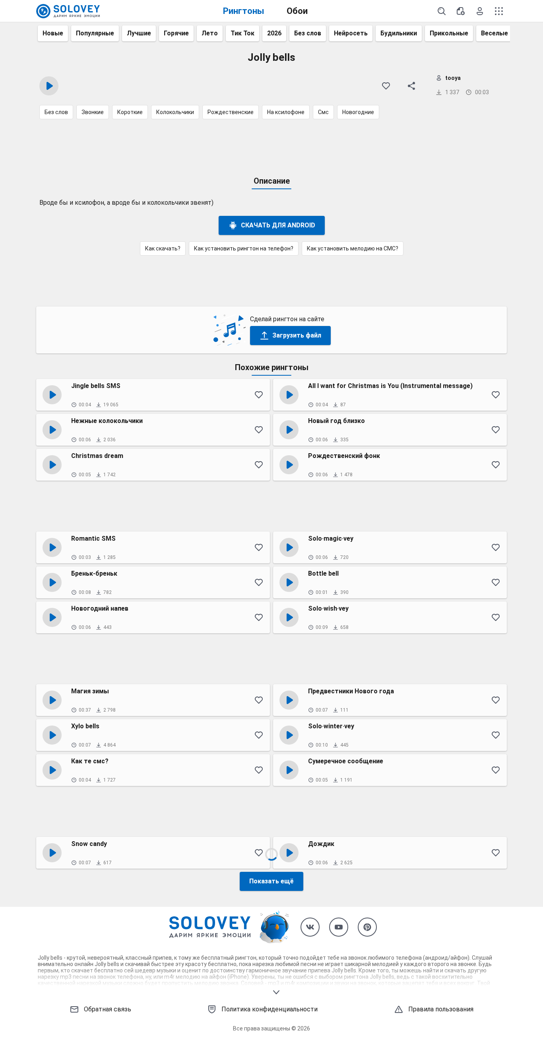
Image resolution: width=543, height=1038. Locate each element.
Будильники (398, 33)
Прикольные (449, 33)
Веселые (494, 33)
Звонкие (92, 112)
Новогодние (358, 112)
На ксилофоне (285, 112)
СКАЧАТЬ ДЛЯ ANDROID (278, 225)
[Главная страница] (68, 11)
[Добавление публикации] (460, 11)
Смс (323, 112)
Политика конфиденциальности (269, 1009)
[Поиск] (441, 11)
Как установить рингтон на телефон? (243, 248)
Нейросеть (351, 33)
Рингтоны (243, 11)
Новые (53, 33)
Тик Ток (242, 33)
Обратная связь (107, 1009)
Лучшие (139, 33)
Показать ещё (271, 881)
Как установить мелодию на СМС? (352, 248)
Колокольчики (175, 112)
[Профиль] (479, 11)
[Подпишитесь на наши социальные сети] (310, 927)
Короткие (130, 112)
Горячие (176, 33)
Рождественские (231, 112)
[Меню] (498, 11)
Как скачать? (162, 248)
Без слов (307, 33)
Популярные (95, 33)
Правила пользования (440, 1009)
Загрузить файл (296, 335)
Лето (210, 33)
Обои (297, 11)
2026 (274, 33)
